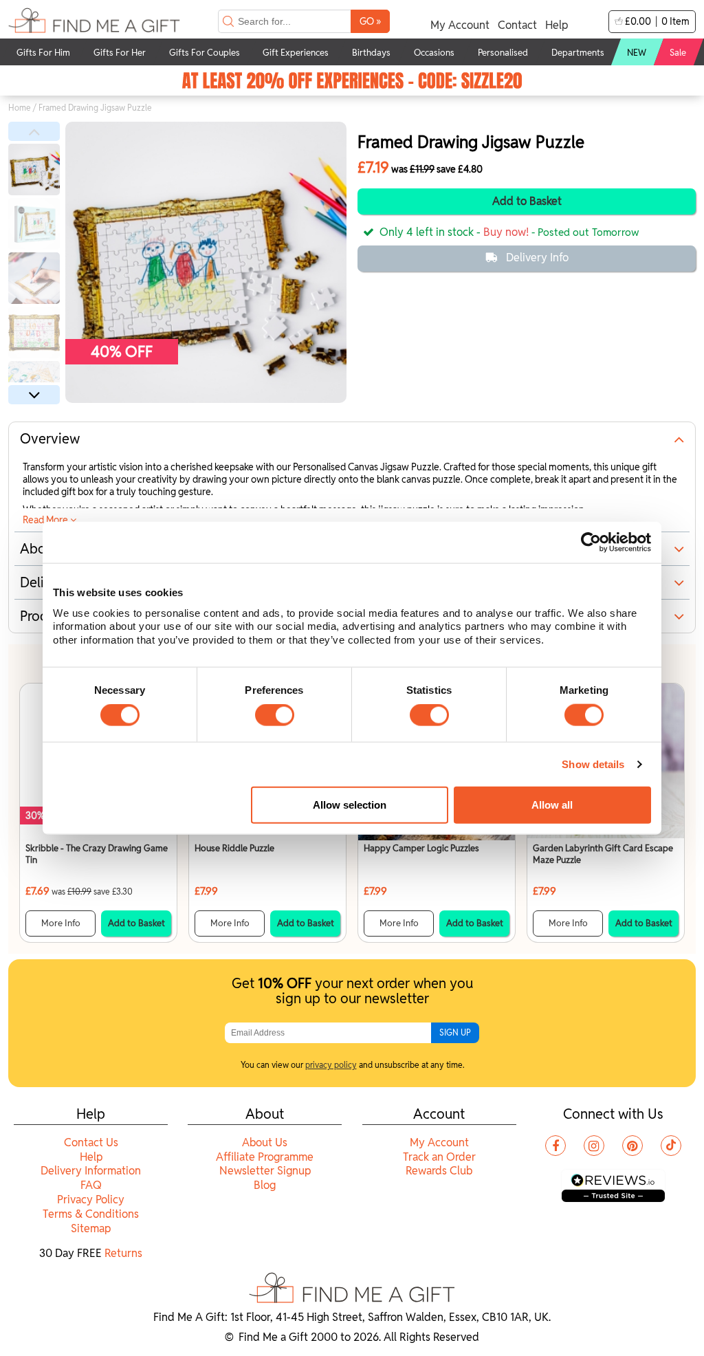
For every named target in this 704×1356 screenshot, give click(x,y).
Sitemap (91, 1228)
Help (556, 25)
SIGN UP (455, 1032)
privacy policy (331, 1065)
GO (370, 21)
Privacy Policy (90, 1199)
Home (19, 107)
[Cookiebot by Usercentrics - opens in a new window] (591, 542)
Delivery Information (91, 1170)
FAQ (91, 1185)
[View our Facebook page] (555, 1145)
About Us (264, 1142)
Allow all (552, 805)
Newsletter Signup (265, 1170)
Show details (593, 764)
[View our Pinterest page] (632, 1145)
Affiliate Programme (265, 1157)
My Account (460, 25)
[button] (34, 131)
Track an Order (439, 1157)
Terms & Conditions (91, 1214)
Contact (517, 25)
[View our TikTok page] (671, 1145)
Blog (265, 1185)
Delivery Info (537, 257)
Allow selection (349, 805)
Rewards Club (439, 1170)
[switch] (274, 715)
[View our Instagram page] (594, 1145)
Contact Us (91, 1142)
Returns (123, 1253)
